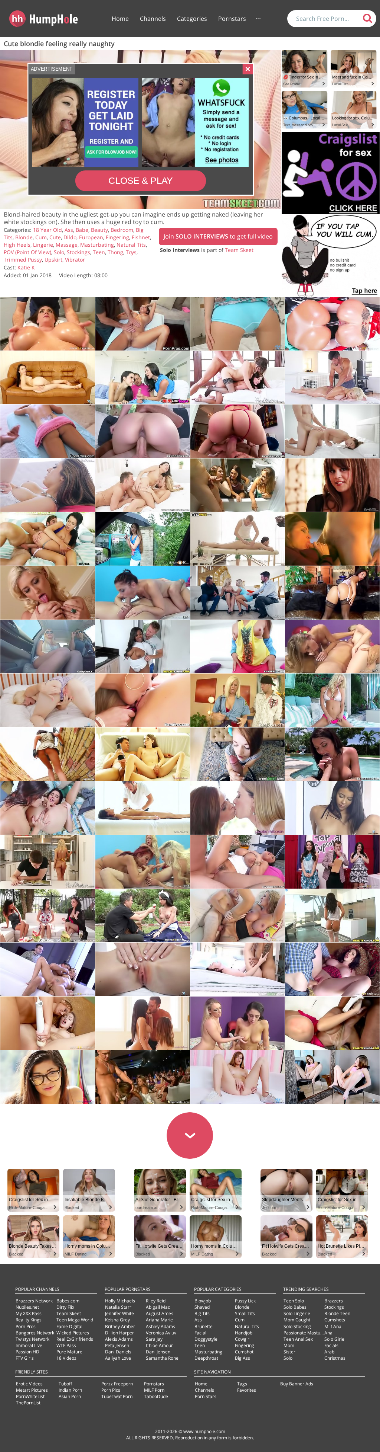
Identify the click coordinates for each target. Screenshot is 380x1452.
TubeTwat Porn (116, 1396)
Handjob (243, 1333)
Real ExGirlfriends (74, 1339)
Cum (41, 237)
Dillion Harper (119, 1333)
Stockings (78, 252)
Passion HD (27, 1352)
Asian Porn (70, 1396)
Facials (331, 1345)
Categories (192, 19)
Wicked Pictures (72, 1333)
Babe (82, 229)
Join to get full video (218, 236)
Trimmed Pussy (23, 259)
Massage (67, 244)
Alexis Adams (119, 1339)
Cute (55, 237)
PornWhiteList (30, 1396)
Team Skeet (239, 249)
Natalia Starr (118, 1307)
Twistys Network (32, 1339)
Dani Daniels (118, 1352)
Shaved (202, 1307)
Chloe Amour (159, 1345)
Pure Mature (69, 1352)
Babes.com (67, 1301)
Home (120, 19)
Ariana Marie (159, 1320)
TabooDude (156, 1396)
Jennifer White (119, 1313)
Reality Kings (29, 1320)
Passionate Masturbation (309, 1333)
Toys (131, 252)
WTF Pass (66, 1345)
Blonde (24, 237)
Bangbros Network (35, 1333)
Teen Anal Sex (298, 1339)
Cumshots (334, 1320)
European (91, 237)
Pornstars (232, 19)
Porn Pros (26, 1326)
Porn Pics (110, 1390)
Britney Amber (120, 1326)
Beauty (99, 229)
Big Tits (202, 1313)
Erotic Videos (29, 1384)
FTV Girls (25, 1358)
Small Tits (245, 1313)
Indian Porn (70, 1390)
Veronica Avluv (161, 1333)
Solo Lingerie (297, 1313)
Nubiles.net (27, 1307)
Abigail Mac (158, 1307)
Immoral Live (29, 1345)
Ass (69, 229)
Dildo (69, 237)
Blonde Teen (337, 1313)
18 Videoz (66, 1358)
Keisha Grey (117, 1320)
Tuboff (65, 1384)
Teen (99, 252)
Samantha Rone (162, 1358)
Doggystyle (205, 1339)
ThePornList (28, 1403)
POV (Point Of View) (27, 252)
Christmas (334, 1358)
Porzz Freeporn (117, 1384)
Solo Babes (295, 1307)
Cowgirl (242, 1339)
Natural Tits (131, 244)
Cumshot (244, 1352)
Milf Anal (333, 1326)
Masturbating (97, 244)
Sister (289, 1352)
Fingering (117, 237)
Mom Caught (297, 1320)
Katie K (26, 267)
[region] (140, 129)
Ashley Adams (160, 1326)
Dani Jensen (158, 1352)
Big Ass (242, 1358)
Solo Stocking (297, 1326)
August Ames (159, 1313)
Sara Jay (154, 1339)
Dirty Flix (65, 1307)
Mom (289, 1345)
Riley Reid (156, 1301)
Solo (59, 252)
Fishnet (141, 237)
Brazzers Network (34, 1301)
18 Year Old (47, 229)
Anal (329, 1333)
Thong (115, 252)
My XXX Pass (29, 1313)
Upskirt (53, 259)
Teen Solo (294, 1301)
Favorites (246, 1390)
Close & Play (140, 180)
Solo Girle (334, 1339)
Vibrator (75, 259)
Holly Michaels (120, 1301)
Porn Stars (205, 1396)
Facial (200, 1333)
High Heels (17, 244)
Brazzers (333, 1301)
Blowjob (202, 1301)
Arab (329, 1352)
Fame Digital (69, 1326)
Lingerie (43, 244)
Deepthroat (206, 1358)
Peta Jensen (117, 1345)
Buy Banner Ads (296, 1384)
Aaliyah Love (118, 1358)
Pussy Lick (245, 1301)
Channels (153, 19)
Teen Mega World (74, 1320)
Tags (242, 1384)
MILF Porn (154, 1390)
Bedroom (122, 229)
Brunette (203, 1326)
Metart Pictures (32, 1390)
